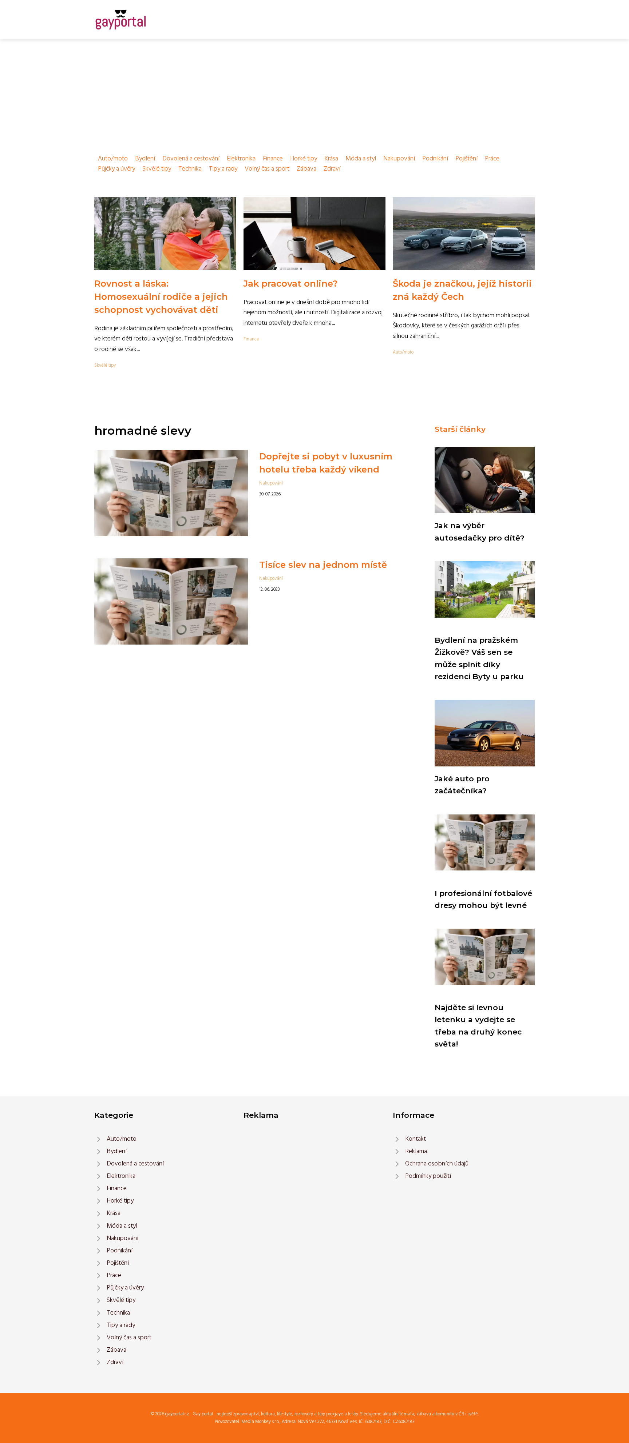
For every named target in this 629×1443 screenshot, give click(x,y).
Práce (492, 159)
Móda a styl (360, 159)
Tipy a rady (223, 169)
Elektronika (241, 159)
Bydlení (145, 159)
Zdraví (332, 169)
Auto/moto (113, 159)
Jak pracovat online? (290, 283)
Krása (331, 159)
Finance (273, 159)
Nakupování (399, 159)
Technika (190, 169)
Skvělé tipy (156, 169)
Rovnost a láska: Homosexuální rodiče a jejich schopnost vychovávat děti (161, 296)
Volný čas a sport (267, 169)
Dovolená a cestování (190, 159)
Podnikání (435, 159)
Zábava (306, 169)
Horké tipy (303, 159)
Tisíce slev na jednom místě (323, 564)
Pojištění (466, 159)
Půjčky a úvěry (116, 169)
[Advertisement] (314, 94)
